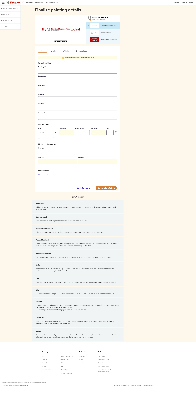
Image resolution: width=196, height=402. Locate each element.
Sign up (184, 2)
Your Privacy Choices (103, 366)
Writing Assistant (52, 2)
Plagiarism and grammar (10, 8)
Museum (41, 94)
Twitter (81, 359)
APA (62, 363)
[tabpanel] (77, 117)
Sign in (191, 2)
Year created (42, 113)
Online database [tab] (82, 51)
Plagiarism (39, 2)
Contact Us (45, 363)
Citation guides (7, 20)
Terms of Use (101, 356)
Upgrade (6, 14)
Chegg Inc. (45, 359)
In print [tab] (53, 51)
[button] (48, 132)
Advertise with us (46, 369)
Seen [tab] (42, 51)
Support (5, 26)
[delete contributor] (116, 132)
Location (41, 104)
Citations (29, 2)
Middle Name (79, 128)
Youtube (81, 363)
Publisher (41, 157)
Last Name (94, 128)
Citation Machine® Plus (67, 356)
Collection (41, 85)
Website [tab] (66, 51)
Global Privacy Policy (103, 359)
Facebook (82, 356)
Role (39, 128)
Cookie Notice (102, 363)
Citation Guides (65, 359)
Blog (43, 356)
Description (42, 76)
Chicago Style (64, 369)
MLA (62, 366)
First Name (62, 128)
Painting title (42, 67)
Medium (41, 148)
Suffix (108, 128)
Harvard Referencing (66, 373)
